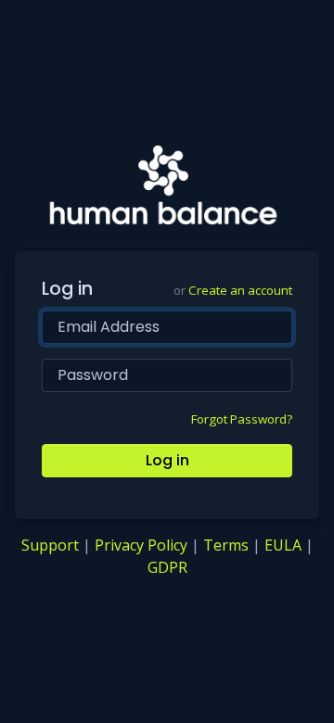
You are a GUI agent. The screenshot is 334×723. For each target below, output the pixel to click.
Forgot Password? (241, 419)
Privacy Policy (141, 545)
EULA (283, 545)
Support (50, 545)
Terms (226, 545)
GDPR (167, 567)
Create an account (240, 290)
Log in (167, 460)
